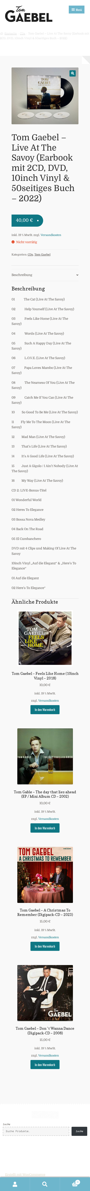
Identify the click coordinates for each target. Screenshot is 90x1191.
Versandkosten (51, 235)
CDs (22, 33)
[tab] (45, 275)
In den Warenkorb (45, 709)
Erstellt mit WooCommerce (25, 1174)
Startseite (10, 33)
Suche (6, 1124)
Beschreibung (22, 275)
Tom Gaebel (42, 254)
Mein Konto (15, 1184)
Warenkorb (69, 1180)
